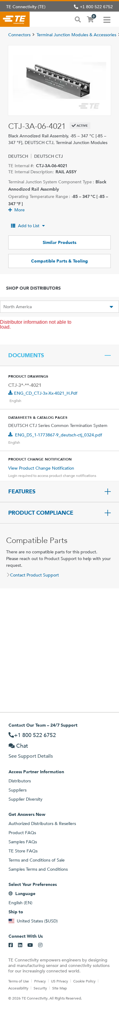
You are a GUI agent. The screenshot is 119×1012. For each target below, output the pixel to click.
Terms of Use (18, 981)
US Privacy (59, 981)
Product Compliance (40, 513)
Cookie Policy (84, 981)
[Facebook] (11, 945)
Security (40, 988)
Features (21, 491)
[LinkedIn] (20, 945)
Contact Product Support (34, 575)
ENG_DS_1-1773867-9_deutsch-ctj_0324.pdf (58, 435)
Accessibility (18, 988)
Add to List (29, 225)
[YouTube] (30, 945)
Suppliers (18, 790)
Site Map (59, 988)
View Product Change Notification (41, 468)
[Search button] (78, 19)
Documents (26, 355)
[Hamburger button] (106, 19)
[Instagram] (40, 945)
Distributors (20, 781)
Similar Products (59, 242)
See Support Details (31, 756)
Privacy (40, 981)
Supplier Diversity (25, 799)
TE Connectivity (15, 19)
